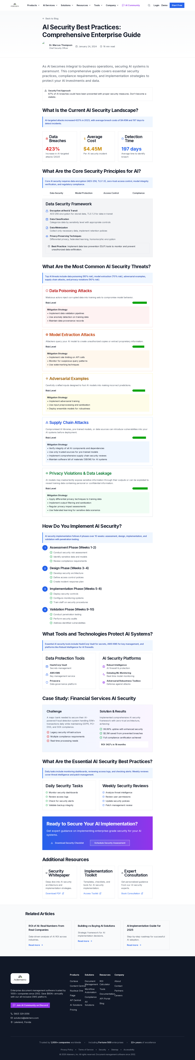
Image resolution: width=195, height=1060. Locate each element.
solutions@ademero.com (26, 1018)
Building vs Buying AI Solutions (96, 925)
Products (32, 5)
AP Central (75, 1000)
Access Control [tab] (111, 193)
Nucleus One (76, 990)
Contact (118, 986)
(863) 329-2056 (21, 1013)
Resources (82, 5)
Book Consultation (130, 893)
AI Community (132, 5)
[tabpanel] (97, 228)
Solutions (66, 5)
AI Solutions (76, 1005)
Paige (72, 995)
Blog (102, 1003)
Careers (118, 995)
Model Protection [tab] (83, 193)
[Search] (149, 5)
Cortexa (74, 981)
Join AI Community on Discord (32, 1005)
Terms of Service (86, 1049)
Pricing (73, 1009)
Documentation (107, 994)
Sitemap (114, 1049)
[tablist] (97, 192)
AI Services (49, 5)
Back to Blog (52, 18)
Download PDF (53, 893)
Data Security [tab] (56, 193)
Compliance (91, 997)
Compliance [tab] (139, 193)
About (117, 981)
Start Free (177, 5)
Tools (97, 5)
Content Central (78, 986)
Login (156, 5)
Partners (118, 990)
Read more (34, 945)
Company (111, 5)
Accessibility (129, 1049)
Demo (164, 5)
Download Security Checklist (69, 843)
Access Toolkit (90, 893)
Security (102, 1049)
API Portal (105, 998)
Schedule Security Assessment (109, 843)
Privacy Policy (67, 1049)
